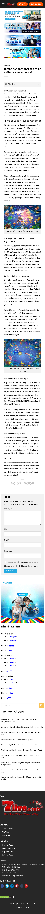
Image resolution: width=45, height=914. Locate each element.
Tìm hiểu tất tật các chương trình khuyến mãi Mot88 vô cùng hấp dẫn (20, 764)
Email (6, 540)
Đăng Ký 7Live (7, 845)
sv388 (8, 698)
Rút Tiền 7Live (7, 855)
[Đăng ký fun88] (22, 601)
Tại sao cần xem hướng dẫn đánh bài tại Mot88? (18, 740)
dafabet (10, 646)
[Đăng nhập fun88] (22, 52)
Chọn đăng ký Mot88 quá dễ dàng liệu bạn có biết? (19, 745)
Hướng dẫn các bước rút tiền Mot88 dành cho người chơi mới (21, 771)
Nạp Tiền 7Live (7, 852)
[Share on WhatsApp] (12, 483)
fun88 (9, 671)
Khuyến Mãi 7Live (8, 848)
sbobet (10, 693)
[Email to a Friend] (25, 483)
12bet (9, 651)
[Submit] (41, 705)
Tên (6, 529)
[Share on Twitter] (20, 483)
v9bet (9, 688)
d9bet (12, 659)
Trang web (8, 551)
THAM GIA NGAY (36, 4)
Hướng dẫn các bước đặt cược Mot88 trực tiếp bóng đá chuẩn (21, 778)
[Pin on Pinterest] (29, 483)
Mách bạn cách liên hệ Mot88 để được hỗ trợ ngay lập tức (22, 750)
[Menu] (3, 4)
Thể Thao (5, 832)
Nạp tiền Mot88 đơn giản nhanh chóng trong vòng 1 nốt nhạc (21, 756)
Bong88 (13, 637)
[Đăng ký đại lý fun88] (22, 15)
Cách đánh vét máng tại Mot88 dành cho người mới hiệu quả (21, 733)
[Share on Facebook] (16, 483)
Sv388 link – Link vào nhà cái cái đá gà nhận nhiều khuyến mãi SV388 (20, 721)
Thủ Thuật (7, 66)
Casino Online (7, 829)
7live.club (27, 907)
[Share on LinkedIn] (33, 483)
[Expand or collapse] (38, 84)
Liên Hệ (33, 904)
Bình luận (8, 509)
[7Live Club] (10, 4)
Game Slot (6, 836)
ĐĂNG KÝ (22, 4)
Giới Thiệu (13, 904)
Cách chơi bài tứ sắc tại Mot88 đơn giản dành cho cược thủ (22, 727)
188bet (12, 679)
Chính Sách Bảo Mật (23, 904)
